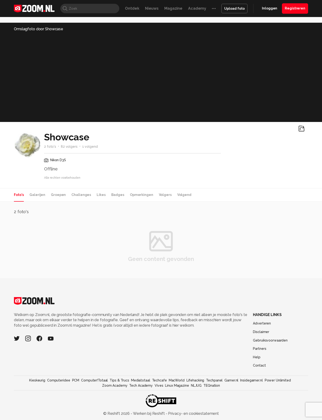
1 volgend (90, 146)
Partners (259, 349)
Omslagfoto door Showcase (38, 29)
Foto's (19, 195)
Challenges (81, 195)
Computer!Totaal (94, 380)
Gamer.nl (231, 380)
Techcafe (159, 380)
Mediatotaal (140, 380)
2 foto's (50, 146)
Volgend (184, 195)
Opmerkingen (141, 195)
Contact (259, 365)
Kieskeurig (37, 380)
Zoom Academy (115, 385)
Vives (159, 385)
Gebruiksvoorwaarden (270, 340)
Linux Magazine (177, 385)
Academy (197, 8)
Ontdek (132, 8)
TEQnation (211, 385)
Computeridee (58, 380)
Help (256, 357)
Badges (117, 195)
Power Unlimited (278, 380)
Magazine (173, 8)
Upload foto (234, 8)
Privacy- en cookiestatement (193, 413)
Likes (101, 195)
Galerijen (37, 195)
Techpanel (214, 380)
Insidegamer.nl (251, 380)
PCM (75, 380)
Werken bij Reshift (149, 413)
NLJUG (196, 385)
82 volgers (69, 146)
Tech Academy (141, 385)
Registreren (295, 8)
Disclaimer (261, 332)
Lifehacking (195, 380)
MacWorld (177, 380)
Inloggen (269, 8)
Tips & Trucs (119, 380)
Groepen (58, 195)
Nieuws (152, 8)
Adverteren (262, 323)
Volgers (165, 195)
